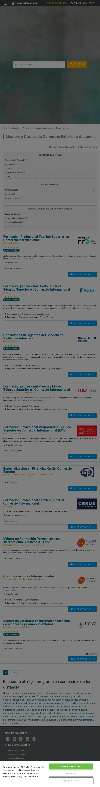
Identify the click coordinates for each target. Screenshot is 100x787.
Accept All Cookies (70, 766)
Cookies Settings (71, 781)
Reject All (71, 773)
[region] (50, 774)
